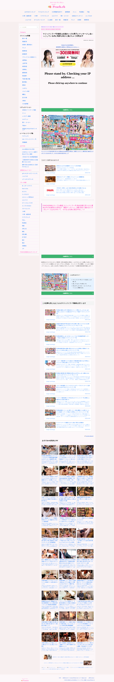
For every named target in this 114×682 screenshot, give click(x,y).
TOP (60, 677)
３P (23, 248)
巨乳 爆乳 (58, 29)
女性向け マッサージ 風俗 (47, 26)
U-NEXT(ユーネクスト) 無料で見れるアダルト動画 (29, 153)
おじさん (24, 191)
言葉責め (24, 245)
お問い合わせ (91, 677)
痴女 (23, 240)
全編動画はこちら (67, 110)
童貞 (23, 243)
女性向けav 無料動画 (51, 29)
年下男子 (24, 237)
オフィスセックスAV (27, 203)
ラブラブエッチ (26, 217)
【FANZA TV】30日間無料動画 (30, 157)
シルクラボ (25, 176)
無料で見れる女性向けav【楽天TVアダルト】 (30, 165)
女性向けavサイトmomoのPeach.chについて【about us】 (75, 677)
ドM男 (23, 211)
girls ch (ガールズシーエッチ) (29, 173)
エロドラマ (25, 200)
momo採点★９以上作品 (28, 149)
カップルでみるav (26, 205)
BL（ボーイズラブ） (27, 185)
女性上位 (24, 228)
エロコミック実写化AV (28, 197)
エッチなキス (25, 194)
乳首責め (24, 223)
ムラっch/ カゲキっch (27, 179)
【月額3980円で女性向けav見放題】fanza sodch (30, 161)
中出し (44, 29)
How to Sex (25, 188)
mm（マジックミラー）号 (58, 26)
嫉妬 (23, 231)
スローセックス (26, 208)
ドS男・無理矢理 (26, 214)
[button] (37, 27)
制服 (23, 225)
